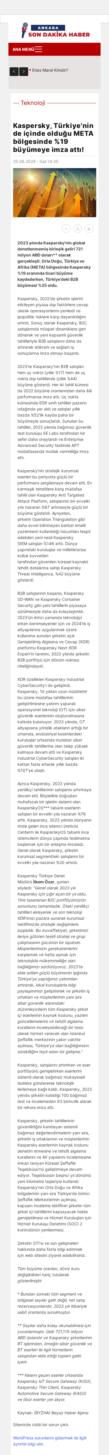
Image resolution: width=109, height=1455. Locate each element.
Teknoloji (33, 102)
